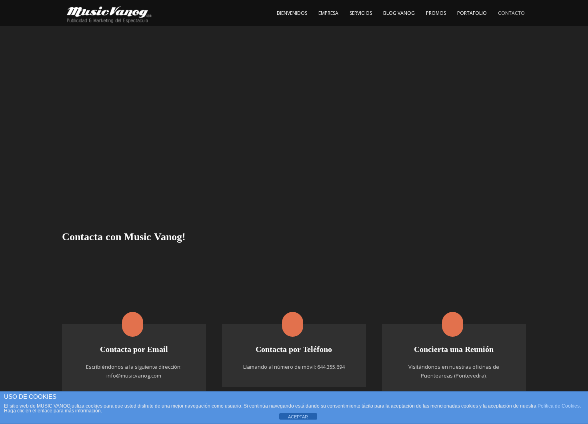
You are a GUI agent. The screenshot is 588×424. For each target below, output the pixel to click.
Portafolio (472, 13)
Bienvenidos (292, 13)
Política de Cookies (559, 406)
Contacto (511, 13)
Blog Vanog (399, 13)
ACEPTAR (298, 416)
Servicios (361, 13)
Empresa (328, 13)
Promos (436, 13)
